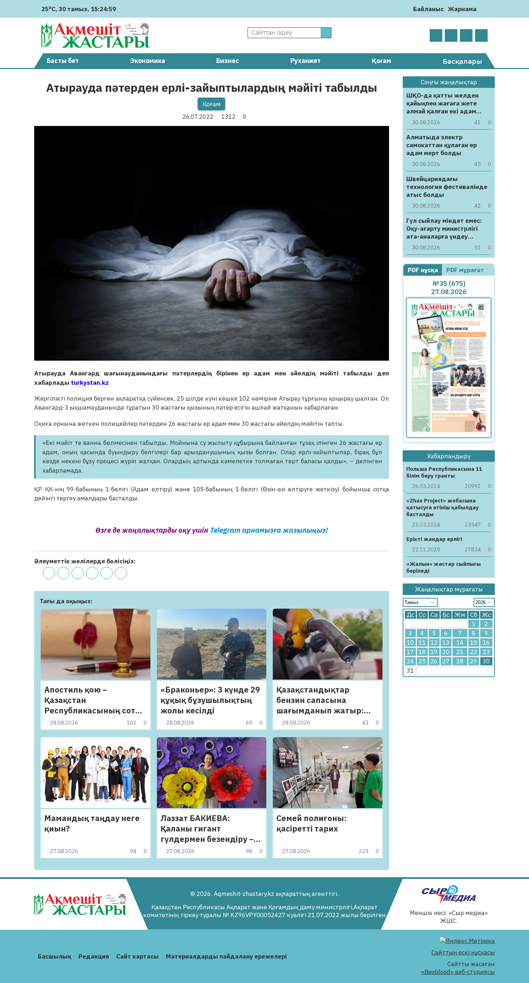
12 (434, 642)
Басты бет (63, 61)
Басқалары (462, 62)
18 (422, 652)
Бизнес (227, 61)
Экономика (147, 61)
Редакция (93, 956)
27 (445, 661)
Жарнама (462, 9)
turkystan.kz (90, 383)
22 (473, 652)
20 (445, 652)
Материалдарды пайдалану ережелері (226, 956)
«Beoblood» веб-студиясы (458, 972)
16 (486, 642)
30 (486, 661)
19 (434, 652)
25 (422, 661)
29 (473, 661)
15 (473, 642)
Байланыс (428, 9)
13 (445, 642)
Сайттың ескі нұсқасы (463, 952)
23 (486, 652)
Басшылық (54, 956)
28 (460, 661)
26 (434, 661)
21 (460, 652)
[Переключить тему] (484, 9)
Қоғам (381, 61)
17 (410, 652)
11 (422, 642)
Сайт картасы (137, 956)
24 (410, 661)
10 (410, 642)
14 (460, 642)
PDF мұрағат (465, 270)
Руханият (305, 61)
